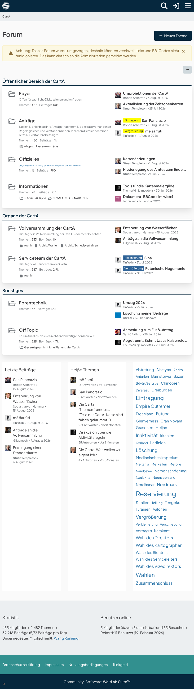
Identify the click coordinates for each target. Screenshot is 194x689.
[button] (187, 70)
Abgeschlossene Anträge (41, 146)
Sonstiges (12, 290)
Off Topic (28, 330)
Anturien (142, 376)
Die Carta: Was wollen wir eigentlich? (99, 452)
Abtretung (145, 369)
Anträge (27, 120)
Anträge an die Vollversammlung (150, 238)
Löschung (147, 450)
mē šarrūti (153, 131)
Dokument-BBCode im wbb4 (148, 196)
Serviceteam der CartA (42, 258)
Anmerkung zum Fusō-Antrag (148, 329)
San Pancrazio (154, 120)
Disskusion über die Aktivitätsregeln (95, 434)
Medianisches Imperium (157, 457)
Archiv (28, 245)
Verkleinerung (147, 524)
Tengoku (172, 502)
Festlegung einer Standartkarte (27, 450)
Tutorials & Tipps (35, 198)
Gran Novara (171, 420)
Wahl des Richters (152, 552)
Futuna (162, 413)
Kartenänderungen (139, 158)
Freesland (145, 413)
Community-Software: (97, 681)
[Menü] (188, 6)
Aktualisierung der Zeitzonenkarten (153, 103)
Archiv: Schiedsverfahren (81, 245)
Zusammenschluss (154, 583)
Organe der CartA (20, 215)
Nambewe (144, 471)
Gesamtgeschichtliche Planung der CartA (52, 347)
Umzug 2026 (134, 302)
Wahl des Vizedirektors (158, 566)
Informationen (33, 186)
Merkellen (159, 464)
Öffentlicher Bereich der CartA (33, 81)
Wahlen (145, 574)
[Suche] (164, 6)
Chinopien (170, 383)
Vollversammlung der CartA (47, 228)
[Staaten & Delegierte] (54, 165)
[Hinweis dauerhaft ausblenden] (184, 51)
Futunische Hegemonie (165, 268)
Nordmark (167, 484)
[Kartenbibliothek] (73, 165)
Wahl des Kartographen (159, 545)
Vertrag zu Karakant (153, 530)
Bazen (178, 376)
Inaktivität (147, 435)
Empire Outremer (153, 406)
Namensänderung (170, 470)
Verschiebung (170, 524)
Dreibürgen (162, 389)
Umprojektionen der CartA (145, 93)
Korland (142, 443)
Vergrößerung (151, 517)
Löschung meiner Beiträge (145, 313)
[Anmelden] (176, 6)
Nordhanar (145, 484)
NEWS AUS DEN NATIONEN (70, 198)
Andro (178, 370)
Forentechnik (33, 302)
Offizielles (29, 159)
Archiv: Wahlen (48, 245)
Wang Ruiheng (66, 638)
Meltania (142, 464)
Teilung (157, 502)
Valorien (160, 509)
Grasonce (144, 427)
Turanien (143, 509)
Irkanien (167, 435)
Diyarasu (142, 390)
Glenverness (147, 420)
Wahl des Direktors (154, 537)
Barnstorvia (161, 376)
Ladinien (158, 442)
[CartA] (5, 6)
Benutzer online (116, 617)
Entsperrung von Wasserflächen (150, 227)
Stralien (142, 502)
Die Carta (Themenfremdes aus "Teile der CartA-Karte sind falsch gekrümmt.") (101, 412)
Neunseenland (164, 477)
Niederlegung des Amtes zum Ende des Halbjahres (155, 169)
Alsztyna (163, 369)
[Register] (23, 165)
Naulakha (143, 477)
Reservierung (156, 493)
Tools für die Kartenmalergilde (148, 186)
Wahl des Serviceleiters (156, 559)
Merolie (175, 464)
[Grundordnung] (36, 165)
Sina (148, 257)
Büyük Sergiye (147, 383)
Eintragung (150, 397)
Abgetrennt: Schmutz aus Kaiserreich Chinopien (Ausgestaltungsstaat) (155, 340)
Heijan (161, 427)
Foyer (25, 93)
